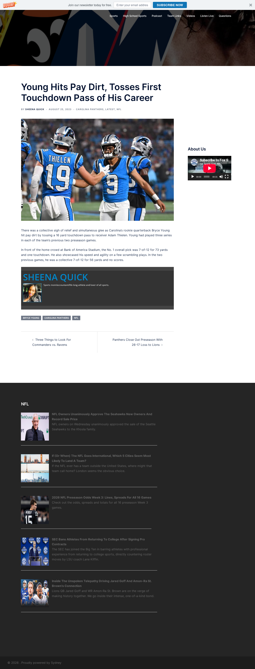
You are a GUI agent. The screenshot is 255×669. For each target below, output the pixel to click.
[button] (127, 5)
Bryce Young (31, 317)
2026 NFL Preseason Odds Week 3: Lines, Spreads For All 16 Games (101, 497)
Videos (190, 15)
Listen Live (207, 15)
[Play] (193, 177)
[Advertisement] (216, 110)
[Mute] (221, 177)
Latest (110, 109)
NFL (119, 109)
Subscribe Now (170, 5)
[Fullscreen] (226, 177)
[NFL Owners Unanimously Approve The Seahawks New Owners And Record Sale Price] (35, 426)
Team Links (174, 15)
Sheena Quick (34, 109)
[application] (209, 168)
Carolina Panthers (90, 109)
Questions (225, 15)
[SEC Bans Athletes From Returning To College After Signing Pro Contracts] (35, 551)
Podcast (157, 15)
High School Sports (135, 15)
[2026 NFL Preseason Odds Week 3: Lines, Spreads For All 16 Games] (35, 510)
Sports (114, 15)
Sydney (56, 663)
